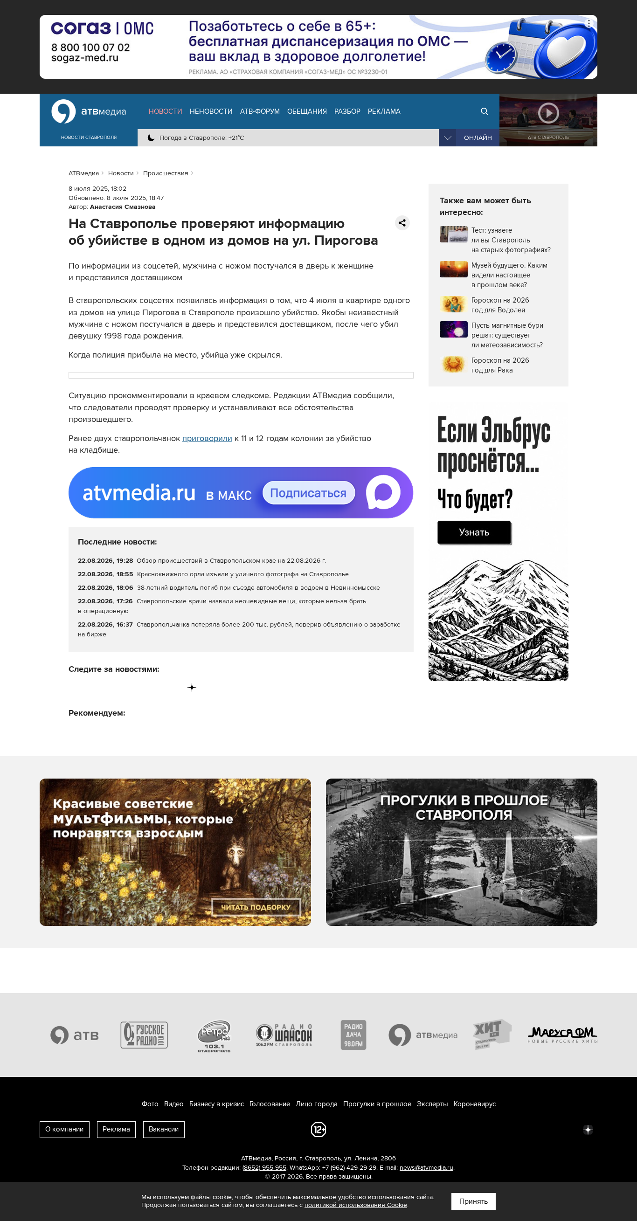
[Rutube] (172, 687)
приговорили (207, 438)
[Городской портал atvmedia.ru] (423, 1035)
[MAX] (134, 687)
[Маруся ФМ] (563, 1035)
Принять (473, 1201)
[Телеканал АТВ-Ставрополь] (75, 1035)
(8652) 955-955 (264, 1168)
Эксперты (432, 1104)
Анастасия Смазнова (123, 207)
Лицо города (317, 1104)
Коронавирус (475, 1104)
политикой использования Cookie (356, 1205)
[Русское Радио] (145, 1035)
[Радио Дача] (353, 1035)
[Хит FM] (493, 1035)
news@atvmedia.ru (426, 1168)
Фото (150, 1104)
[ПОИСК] (484, 111)
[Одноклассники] (115, 687)
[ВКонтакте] (76, 687)
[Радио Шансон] (284, 1035)
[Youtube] (153, 687)
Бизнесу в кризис (216, 1104)
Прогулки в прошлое (377, 1104)
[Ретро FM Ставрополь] (214, 1035)
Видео (174, 1104)
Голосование (269, 1104)
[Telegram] (95, 687)
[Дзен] (192, 687)
